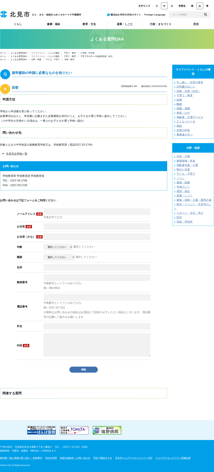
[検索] (206, 14)
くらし (181, 178)
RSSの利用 (51, 458)
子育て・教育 (70, 53)
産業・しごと (185, 195)
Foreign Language (155, 14)
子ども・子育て (53, 59)
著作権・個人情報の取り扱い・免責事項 (21, 458)
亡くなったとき (186, 121)
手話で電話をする (102, 458)
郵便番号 (22, 282)
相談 (179, 125)
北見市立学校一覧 (16, 153)
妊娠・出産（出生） (189, 91)
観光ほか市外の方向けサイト (126, 14)
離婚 (179, 104)
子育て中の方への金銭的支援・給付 (96, 56)
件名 (19, 326)
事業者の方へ (185, 134)
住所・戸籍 (183, 156)
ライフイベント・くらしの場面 (45, 53)
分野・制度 (36, 59)
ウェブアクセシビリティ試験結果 (173, 458)
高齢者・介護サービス (190, 117)
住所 (19, 267)
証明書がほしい (186, 86)
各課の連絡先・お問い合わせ (75, 458)
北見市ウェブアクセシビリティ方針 (133, 458)
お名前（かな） (29, 236)
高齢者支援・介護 (187, 165)
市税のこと (183, 186)
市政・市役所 (185, 221)
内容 (22, 345)
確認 (83, 369)
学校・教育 (69, 59)
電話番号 (22, 306)
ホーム (3, 53)
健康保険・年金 (186, 160)
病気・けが (183, 112)
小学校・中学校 (87, 53)
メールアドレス (29, 213)
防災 (179, 217)
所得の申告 (183, 130)
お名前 (24, 226)
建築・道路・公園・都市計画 (194, 200)
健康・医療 (183, 182)
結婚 (179, 99)
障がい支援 (183, 169)
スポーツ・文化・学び (190, 213)
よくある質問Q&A (19, 53)
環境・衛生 (183, 191)
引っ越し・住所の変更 (190, 82)
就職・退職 (183, 108)
